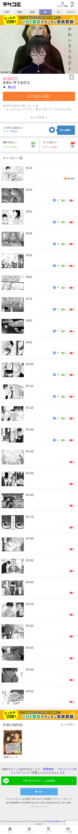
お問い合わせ (36, 799)
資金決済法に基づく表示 (56, 803)
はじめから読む (39, 96)
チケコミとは (11, 799)
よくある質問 (24, 799)
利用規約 (48, 769)
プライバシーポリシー (62, 799)
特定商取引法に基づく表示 (33, 803)
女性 (32, 12)
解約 (69, 803)
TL (58, 12)
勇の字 (12, 86)
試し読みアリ (10, 78)
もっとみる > (68, 724)
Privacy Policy (53, 821)
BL (45, 12)
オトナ (71, 12)
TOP (6, 12)
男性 (19, 12)
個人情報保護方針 (13, 803)
